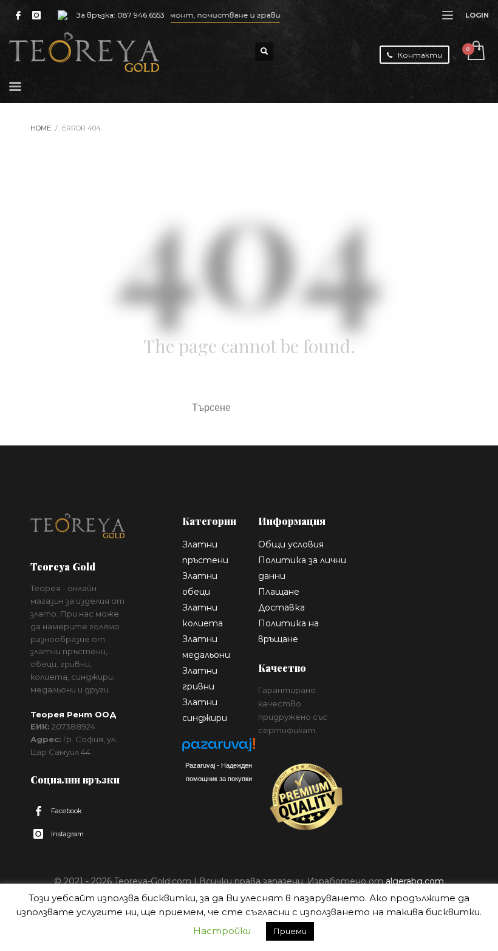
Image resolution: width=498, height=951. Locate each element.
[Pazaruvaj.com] (218, 748)
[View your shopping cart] (475, 51)
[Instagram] (36, 15)
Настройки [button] (222, 930)
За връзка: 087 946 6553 (121, 14)
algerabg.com (415, 881)
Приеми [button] (290, 931)
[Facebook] (18, 15)
